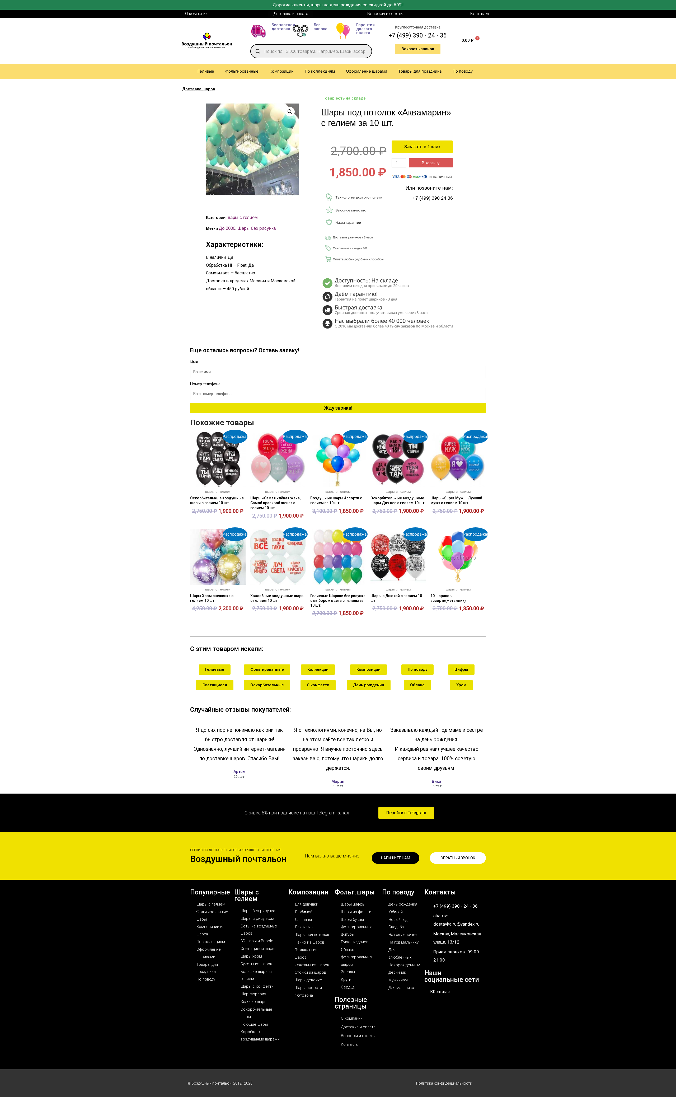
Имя (194, 362)
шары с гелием (242, 217)
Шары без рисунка (256, 228)
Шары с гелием (246, 895)
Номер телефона (205, 384)
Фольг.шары (355, 892)
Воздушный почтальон (238, 859)
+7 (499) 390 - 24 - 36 (418, 35)
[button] (290, 111)
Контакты (440, 892)
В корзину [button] (218, 524)
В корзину (431, 163)
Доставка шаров (198, 89)
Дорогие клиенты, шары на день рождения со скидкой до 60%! (338, 4)
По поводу (398, 892)
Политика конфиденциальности (444, 1083)
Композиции (308, 892)
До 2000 (227, 228)
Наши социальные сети (451, 976)
